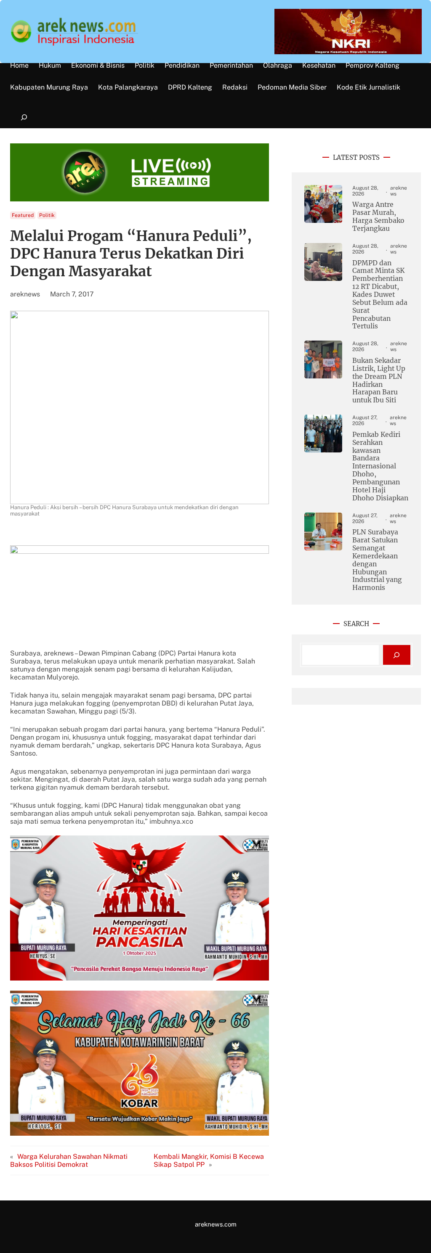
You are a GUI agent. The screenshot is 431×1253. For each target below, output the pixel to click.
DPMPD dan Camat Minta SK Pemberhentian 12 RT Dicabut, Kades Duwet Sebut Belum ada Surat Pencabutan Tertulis (379, 294)
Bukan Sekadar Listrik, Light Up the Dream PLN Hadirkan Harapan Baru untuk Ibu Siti (378, 380)
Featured (23, 215)
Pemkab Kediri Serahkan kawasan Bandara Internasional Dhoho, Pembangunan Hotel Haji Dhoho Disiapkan (380, 466)
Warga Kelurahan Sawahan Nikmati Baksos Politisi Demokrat (69, 1160)
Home (19, 65)
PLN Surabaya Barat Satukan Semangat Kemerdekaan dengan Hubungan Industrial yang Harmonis (377, 560)
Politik (47, 215)
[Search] (396, 655)
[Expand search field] (23, 117)
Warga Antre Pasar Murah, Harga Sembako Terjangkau (378, 217)
